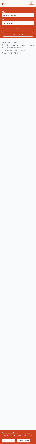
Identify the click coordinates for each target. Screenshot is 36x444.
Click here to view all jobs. (13, 50)
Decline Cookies (23, 440)
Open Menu (31, 3)
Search (17, 29)
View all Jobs (17, 34)
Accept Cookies (9, 440)
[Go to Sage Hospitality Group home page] (2, 3)
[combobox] (18, 15)
